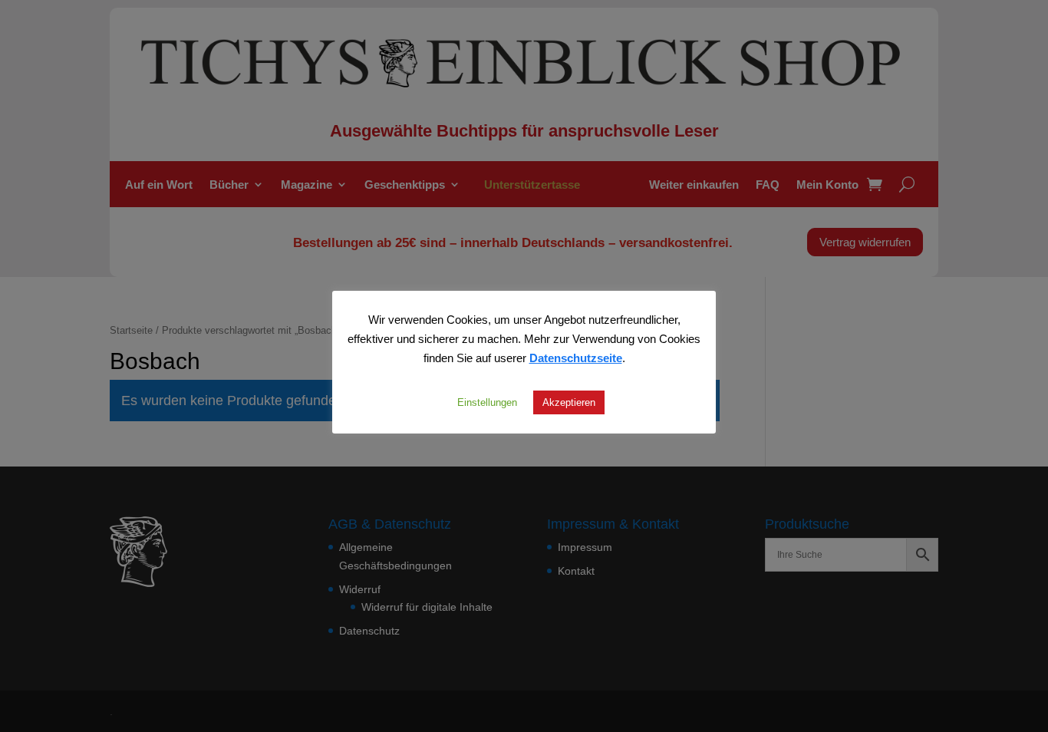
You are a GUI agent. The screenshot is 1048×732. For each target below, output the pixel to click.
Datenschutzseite (575, 357)
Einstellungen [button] (487, 402)
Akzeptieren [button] (568, 402)
